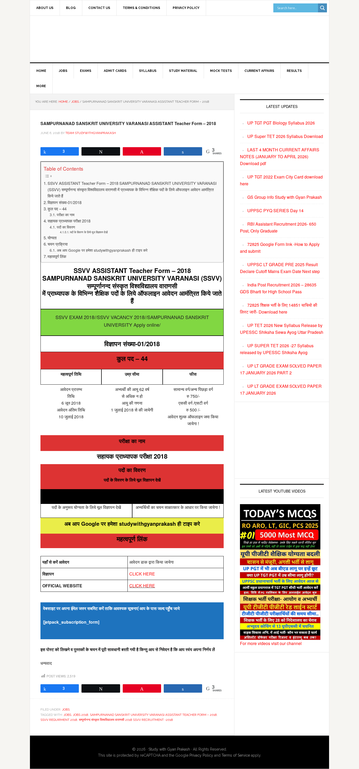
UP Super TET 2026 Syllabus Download (285, 136)
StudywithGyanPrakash (74, 38)
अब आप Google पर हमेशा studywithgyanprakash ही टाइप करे (102, 250)
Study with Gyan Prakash (169, 749)
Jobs (66, 709)
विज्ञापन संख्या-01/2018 (64, 202)
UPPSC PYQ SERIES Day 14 (275, 210)
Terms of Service (236, 755)
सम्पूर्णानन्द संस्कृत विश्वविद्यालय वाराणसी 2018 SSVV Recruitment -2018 (126, 720)
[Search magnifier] (322, 7)
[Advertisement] (223, 38)
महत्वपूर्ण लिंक (57, 256)
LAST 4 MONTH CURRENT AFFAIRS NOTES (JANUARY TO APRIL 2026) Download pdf (279, 156)
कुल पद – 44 (57, 208)
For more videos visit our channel (271, 643)
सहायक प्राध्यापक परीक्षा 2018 (69, 221)
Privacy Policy (201, 755)
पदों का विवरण (66, 227)
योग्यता (52, 237)
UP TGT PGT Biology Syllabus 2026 (281, 123)
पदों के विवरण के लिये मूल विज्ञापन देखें (89, 232)
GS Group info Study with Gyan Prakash (284, 197)
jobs (67, 715)
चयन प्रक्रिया (58, 244)
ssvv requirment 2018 (58, 720)
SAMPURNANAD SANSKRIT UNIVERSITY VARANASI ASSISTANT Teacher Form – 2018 (153, 715)
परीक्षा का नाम (65, 214)
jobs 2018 (80, 715)
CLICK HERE (142, 574)
